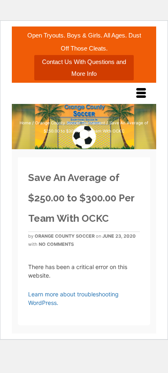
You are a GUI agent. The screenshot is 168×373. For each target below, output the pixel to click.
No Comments (56, 244)
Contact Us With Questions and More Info (84, 67)
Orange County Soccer (65, 236)
